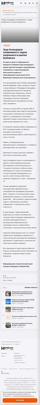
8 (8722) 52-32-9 (18, 360)
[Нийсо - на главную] (9, 3)
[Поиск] (21, 3)
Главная (3, 356)
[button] (37, 3)
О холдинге (4, 368)
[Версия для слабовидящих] (29, 3)
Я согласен (20, 400)
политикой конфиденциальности (23, 396)
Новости (7, 45)
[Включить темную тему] (25, 3)
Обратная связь (13, 368)
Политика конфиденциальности (27, 368)
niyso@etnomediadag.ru (19, 362)
